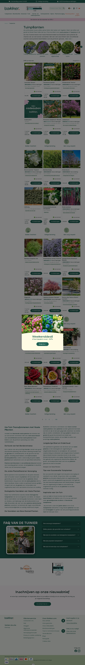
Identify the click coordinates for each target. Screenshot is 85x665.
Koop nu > (42, 344)
